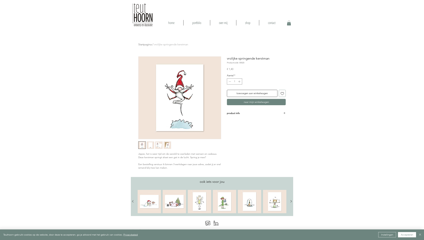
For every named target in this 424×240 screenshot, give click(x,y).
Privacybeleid (130, 234)
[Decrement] (229, 81)
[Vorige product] (133, 201)
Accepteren (407, 234)
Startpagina (145, 44)
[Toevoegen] (282, 93)
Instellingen (387, 234)
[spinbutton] (235, 81)
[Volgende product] (291, 201)
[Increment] (240, 81)
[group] (212, 201)
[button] (289, 23)
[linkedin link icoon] (215, 223)
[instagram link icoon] (207, 223)
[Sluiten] (420, 234)
